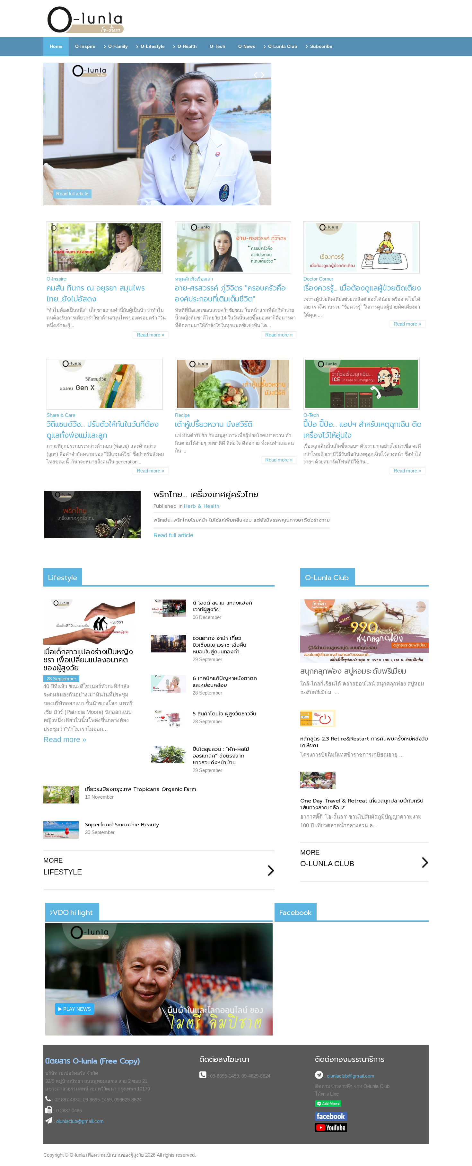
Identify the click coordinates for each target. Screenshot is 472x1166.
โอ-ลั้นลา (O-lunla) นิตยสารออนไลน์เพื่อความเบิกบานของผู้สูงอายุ (85, 20)
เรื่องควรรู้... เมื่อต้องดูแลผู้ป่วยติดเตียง (362, 288)
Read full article (72, 193)
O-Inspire (56, 279)
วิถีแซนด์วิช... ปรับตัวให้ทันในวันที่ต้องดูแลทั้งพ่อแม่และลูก (103, 430)
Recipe (182, 415)
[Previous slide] (255, 70)
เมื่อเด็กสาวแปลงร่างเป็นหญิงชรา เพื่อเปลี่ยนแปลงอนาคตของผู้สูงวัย (88, 659)
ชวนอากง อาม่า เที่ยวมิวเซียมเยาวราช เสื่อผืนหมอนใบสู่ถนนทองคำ (219, 645)
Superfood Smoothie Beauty (122, 824)
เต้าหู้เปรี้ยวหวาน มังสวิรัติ (213, 424)
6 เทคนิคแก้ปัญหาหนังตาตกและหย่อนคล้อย (225, 681)
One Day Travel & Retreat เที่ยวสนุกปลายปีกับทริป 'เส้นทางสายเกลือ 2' (362, 804)
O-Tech (311, 415)
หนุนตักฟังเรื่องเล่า (194, 279)
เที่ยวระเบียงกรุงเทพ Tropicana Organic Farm (140, 789)
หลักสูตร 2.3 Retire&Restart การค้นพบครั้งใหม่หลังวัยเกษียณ (364, 742)
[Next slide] (263, 70)
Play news (76, 1009)
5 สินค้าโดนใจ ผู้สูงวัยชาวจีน (224, 713)
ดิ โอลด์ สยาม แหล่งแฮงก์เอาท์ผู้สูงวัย (222, 606)
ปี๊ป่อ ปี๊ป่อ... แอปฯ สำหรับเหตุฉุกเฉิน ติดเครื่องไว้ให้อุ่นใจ (362, 430)
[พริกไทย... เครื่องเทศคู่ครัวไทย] (92, 514)
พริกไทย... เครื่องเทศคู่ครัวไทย (205, 494)
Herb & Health (201, 506)
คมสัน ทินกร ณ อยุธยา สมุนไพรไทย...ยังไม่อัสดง (96, 293)
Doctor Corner (318, 279)
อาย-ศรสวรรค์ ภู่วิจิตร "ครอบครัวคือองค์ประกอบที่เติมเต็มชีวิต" (230, 293)
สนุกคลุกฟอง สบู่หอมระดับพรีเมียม (353, 671)
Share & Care (61, 415)
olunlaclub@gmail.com (80, 1121)
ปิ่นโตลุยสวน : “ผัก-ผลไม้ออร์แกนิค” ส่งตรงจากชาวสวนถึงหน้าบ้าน (221, 756)
